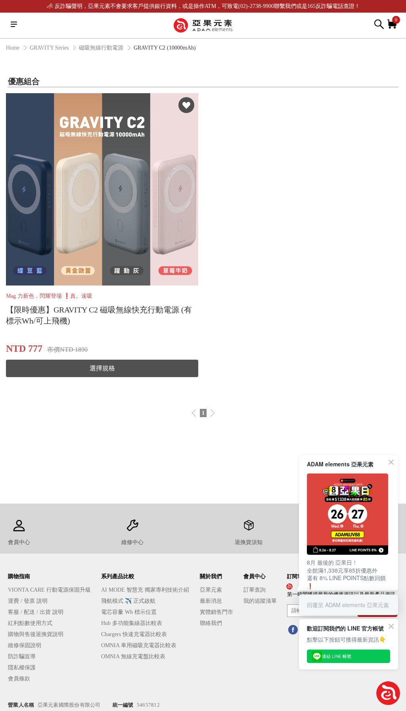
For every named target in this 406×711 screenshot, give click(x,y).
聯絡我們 (211, 623)
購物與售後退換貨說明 (35, 634)
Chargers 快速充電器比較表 (134, 634)
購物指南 (19, 576)
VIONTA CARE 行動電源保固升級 (49, 590)
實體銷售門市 (216, 612)
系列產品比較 (117, 576)
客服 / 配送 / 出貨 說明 (35, 612)
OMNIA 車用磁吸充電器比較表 (138, 645)
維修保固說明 (24, 645)
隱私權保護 (22, 668)
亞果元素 (211, 590)
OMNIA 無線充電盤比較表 (133, 656)
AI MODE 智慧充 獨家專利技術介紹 (145, 590)
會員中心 (254, 576)
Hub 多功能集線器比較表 (131, 623)
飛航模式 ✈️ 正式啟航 (128, 601)
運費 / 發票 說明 (28, 601)
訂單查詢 (254, 590)
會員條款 (19, 679)
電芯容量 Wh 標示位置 (129, 612)
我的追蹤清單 (260, 601)
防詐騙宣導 (22, 656)
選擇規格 (102, 368)
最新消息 (211, 601)
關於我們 (211, 576)
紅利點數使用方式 (30, 623)
